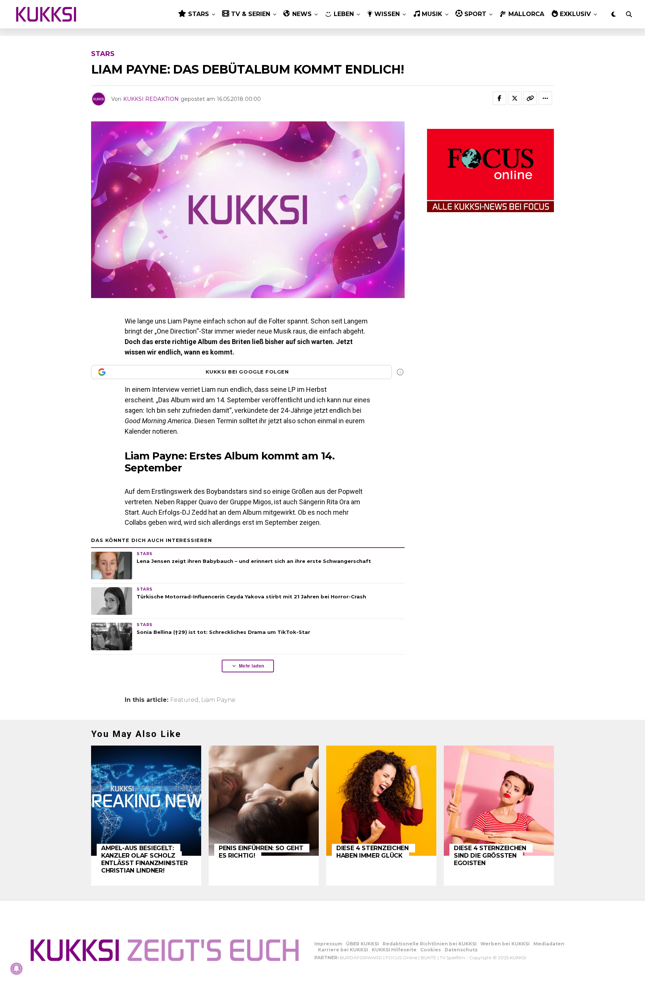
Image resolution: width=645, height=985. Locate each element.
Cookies (430, 950)
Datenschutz (461, 950)
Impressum (328, 944)
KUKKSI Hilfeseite (394, 950)
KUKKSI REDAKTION (151, 99)
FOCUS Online (401, 957)
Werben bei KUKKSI (505, 944)
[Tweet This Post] (514, 98)
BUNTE (428, 957)
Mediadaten (548, 944)
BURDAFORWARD (361, 957)
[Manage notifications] (16, 969)
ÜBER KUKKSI (362, 944)
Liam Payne (218, 700)
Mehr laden (251, 666)
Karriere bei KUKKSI (343, 950)
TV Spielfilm (452, 957)
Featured (184, 700)
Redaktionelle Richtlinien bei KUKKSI (430, 944)
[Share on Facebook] (499, 98)
